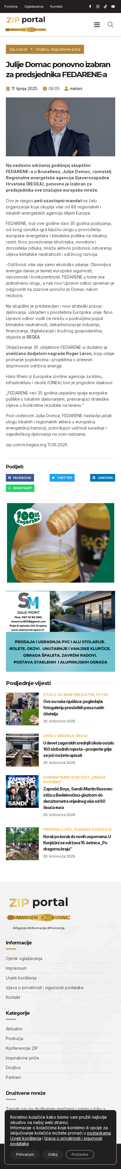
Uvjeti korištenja (25, 1138)
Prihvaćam (25, 1154)
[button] (97, 24)
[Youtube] (113, 6)
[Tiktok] (105, 6)
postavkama (99, 1132)
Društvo (42, 49)
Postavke (80, 1154)
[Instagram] (97, 6)
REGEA (33, 336)
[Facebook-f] (90, 6)
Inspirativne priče (65, 49)
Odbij (53, 1154)
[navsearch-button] (111, 24)
